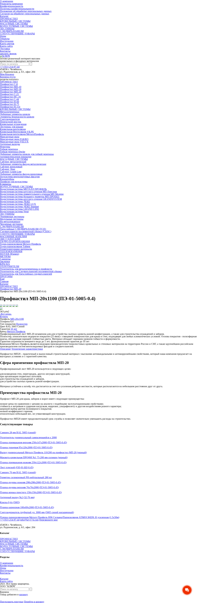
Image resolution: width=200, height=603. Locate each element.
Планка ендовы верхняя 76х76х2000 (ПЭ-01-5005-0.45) (29, 487)
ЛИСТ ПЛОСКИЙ (10, 239)
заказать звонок (8, 53)
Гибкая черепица (9, 149)
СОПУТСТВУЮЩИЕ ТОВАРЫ (17, 33)
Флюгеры (5, 146)
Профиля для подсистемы (14, 181)
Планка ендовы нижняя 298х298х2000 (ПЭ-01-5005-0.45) (30, 482)
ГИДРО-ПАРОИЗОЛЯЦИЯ (15, 241)
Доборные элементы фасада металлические (23, 164)
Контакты (5, 51)
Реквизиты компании (11, 3)
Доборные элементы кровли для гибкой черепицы (27, 154)
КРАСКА (5, 264)
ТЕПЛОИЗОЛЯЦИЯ (11, 251)
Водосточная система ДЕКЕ (15, 201)
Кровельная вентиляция (13, 129)
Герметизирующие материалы (16, 249)
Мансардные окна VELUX (14, 141)
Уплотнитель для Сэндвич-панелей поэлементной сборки (31, 271)
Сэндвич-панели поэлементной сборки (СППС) (25, 231)
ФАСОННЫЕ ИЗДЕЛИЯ (13, 236)
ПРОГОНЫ (6, 276)
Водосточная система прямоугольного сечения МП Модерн (32, 194)
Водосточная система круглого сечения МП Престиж (28, 191)
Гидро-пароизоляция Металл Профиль (20, 244)
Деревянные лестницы (12, 216)
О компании (6, 563)
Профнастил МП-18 (10, 89)
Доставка (5, 48)
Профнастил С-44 (9, 99)
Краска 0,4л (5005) (10, 502)
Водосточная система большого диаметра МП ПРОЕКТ (30, 196)
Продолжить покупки (11, 601)
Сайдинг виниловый (11, 166)
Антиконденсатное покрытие (15, 156)
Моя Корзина (7, 75)
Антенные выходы (10, 144)
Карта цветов (7, 43)
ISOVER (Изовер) (9, 254)
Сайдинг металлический (13, 161)
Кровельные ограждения (13, 124)
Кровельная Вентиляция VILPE (17, 131)
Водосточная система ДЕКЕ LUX (18, 204)
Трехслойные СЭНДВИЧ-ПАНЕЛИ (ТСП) (23, 229)
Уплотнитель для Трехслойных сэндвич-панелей (26, 274)
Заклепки (5, 261)
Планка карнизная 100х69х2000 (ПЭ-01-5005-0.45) (27, 507)
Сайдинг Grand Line (10, 171)
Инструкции (6, 41)
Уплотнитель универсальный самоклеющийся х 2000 (28, 437)
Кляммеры (5, 184)
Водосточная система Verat (14, 211)
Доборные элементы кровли (15, 114)
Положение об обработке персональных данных (26, 11)
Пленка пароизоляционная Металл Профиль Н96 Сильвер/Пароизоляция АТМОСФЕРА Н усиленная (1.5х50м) (59, 517)
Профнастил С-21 (9, 94)
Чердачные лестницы (11, 224)
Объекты (5, 38)
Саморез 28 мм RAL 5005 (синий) (18, 432)
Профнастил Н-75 (9, 104)
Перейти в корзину (34, 601)
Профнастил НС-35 (10, 96)
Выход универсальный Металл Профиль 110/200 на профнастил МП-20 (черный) (43, 452)
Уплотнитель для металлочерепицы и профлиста (26, 269)
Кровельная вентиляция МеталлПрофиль (22, 134)
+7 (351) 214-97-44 (10, 66)
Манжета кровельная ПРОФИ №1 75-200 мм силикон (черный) (34, 457)
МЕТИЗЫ (5, 256)
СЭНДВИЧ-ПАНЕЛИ (12, 31)
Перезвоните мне (48, 519)
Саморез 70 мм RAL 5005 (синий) (18, 472)
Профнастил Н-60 (9, 101)
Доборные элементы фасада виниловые (21, 174)
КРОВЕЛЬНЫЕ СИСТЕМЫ (15, 21)
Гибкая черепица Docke (12, 151)
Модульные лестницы (11, 219)
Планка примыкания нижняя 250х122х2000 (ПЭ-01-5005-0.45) (33, 462)
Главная (4, 281)
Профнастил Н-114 (10, 106)
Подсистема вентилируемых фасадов (20, 176)
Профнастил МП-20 (10, 91)
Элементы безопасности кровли (17, 116)
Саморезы (5, 259)
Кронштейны (7, 179)
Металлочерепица (9, 111)
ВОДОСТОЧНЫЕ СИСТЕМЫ (16, 26)
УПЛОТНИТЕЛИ (9, 266)
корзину (23, 594)
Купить (4, 316)
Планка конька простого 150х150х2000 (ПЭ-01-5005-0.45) (31, 492)
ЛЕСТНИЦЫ (7, 28)
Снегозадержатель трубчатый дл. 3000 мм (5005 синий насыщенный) (37, 512)
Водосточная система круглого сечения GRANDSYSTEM (31, 199)
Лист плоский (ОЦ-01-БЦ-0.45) (16, 467)
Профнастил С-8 (9, 84)
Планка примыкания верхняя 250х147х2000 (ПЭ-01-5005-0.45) (33, 442)
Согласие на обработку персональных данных (24, 13)
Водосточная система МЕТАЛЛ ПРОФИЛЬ (23, 189)
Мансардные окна (9, 136)
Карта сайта (6, 46)
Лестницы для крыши (11, 126)
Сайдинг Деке (7, 169)
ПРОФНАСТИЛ (9, 18)
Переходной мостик (10, 121)
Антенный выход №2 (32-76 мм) (17, 497)
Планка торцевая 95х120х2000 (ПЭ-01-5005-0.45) (26, 447)
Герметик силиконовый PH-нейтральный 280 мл (26, 477)
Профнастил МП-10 (10, 86)
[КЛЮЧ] (5, 56)
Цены (3, 36)
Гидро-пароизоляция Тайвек (15, 246)
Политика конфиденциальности (17, 8)
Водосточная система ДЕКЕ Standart (19, 206)
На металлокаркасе (10, 221)
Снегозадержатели (10, 119)
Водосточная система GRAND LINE (19, 209)
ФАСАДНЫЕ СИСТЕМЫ (14, 23)
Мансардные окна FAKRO (14, 139)
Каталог (4, 16)
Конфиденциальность (11, 6)
